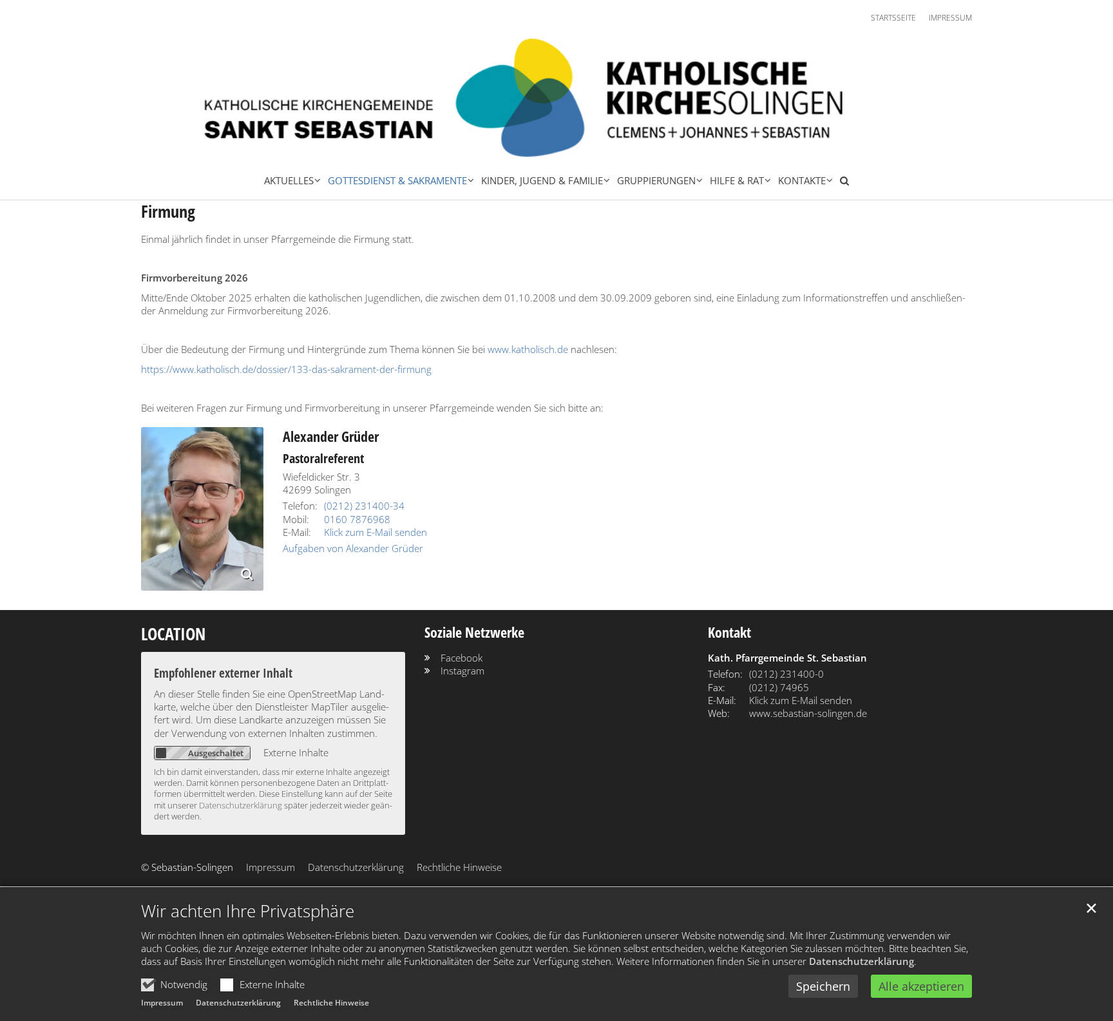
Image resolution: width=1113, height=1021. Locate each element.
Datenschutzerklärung (861, 961)
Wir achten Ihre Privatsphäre (247, 911)
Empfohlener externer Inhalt (223, 673)
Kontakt (729, 632)
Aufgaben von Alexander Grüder (353, 548)
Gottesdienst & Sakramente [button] (397, 180)
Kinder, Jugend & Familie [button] (542, 180)
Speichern (823, 986)
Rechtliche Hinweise (331, 1002)
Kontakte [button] (802, 180)
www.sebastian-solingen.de (808, 713)
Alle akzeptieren (921, 986)
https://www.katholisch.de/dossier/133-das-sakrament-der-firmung (286, 369)
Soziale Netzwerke (474, 632)
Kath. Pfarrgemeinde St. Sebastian (787, 657)
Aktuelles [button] (289, 180)
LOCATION (173, 634)
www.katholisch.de (528, 349)
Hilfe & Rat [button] (737, 180)
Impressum (162, 1002)
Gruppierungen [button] (656, 180)
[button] (841, 183)
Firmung (168, 211)
